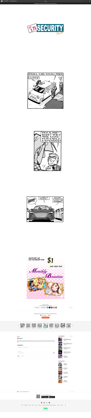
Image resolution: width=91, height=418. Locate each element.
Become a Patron (45, 317)
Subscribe (84, 1)
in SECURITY (6, 1)
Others (71, 336)
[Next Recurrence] (72, 325)
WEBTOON (2, 1)
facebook (42, 403)
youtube (49, 403)
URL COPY (89, 1)
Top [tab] (18, 356)
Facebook (86, 1)
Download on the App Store (52, 397)
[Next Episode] (48, 1)
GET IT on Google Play (44, 397)
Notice (18, 391)
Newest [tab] (22, 356)
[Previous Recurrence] (18, 325)
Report (71, 307)
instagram (44, 403)
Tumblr (52, 307)
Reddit (54, 307)
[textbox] (36, 348)
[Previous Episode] (43, 1)
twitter (47, 403)
